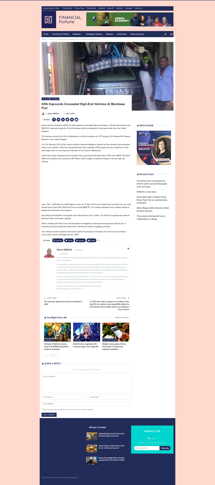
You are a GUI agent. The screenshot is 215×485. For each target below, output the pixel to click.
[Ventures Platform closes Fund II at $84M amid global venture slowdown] (57, 332)
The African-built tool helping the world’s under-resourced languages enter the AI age (152, 184)
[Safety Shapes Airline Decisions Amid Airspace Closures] (91, 436)
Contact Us (138, 8)
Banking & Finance (94, 34)
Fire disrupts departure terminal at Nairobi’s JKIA (63, 302)
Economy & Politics (60, 34)
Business (77, 34)
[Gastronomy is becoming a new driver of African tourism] (91, 449)
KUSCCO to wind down (146, 192)
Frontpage (128, 8)
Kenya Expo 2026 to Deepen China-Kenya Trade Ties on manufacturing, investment (152, 200)
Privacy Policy (67, 8)
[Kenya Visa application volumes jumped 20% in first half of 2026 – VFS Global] (91, 461)
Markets (109, 34)
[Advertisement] (87, 182)
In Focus (45, 99)
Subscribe (165, 448)
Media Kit (102, 8)
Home (46, 34)
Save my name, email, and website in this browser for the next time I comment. (68, 409)
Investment (122, 34)
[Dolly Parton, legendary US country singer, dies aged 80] (86, 332)
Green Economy (137, 34)
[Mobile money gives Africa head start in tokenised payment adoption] (115, 332)
